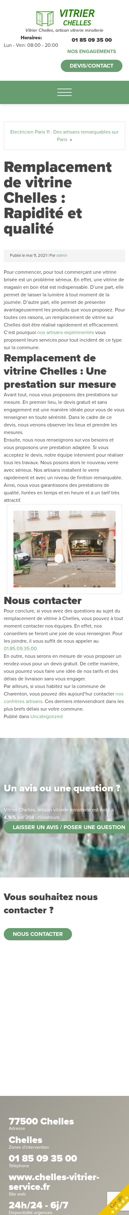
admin (61, 255)
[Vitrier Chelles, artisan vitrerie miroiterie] (64, 17)
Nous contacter (38, 934)
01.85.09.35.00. (21, 649)
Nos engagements (91, 51)
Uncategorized (46, 716)
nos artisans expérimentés (65, 332)
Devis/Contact (91, 65)
